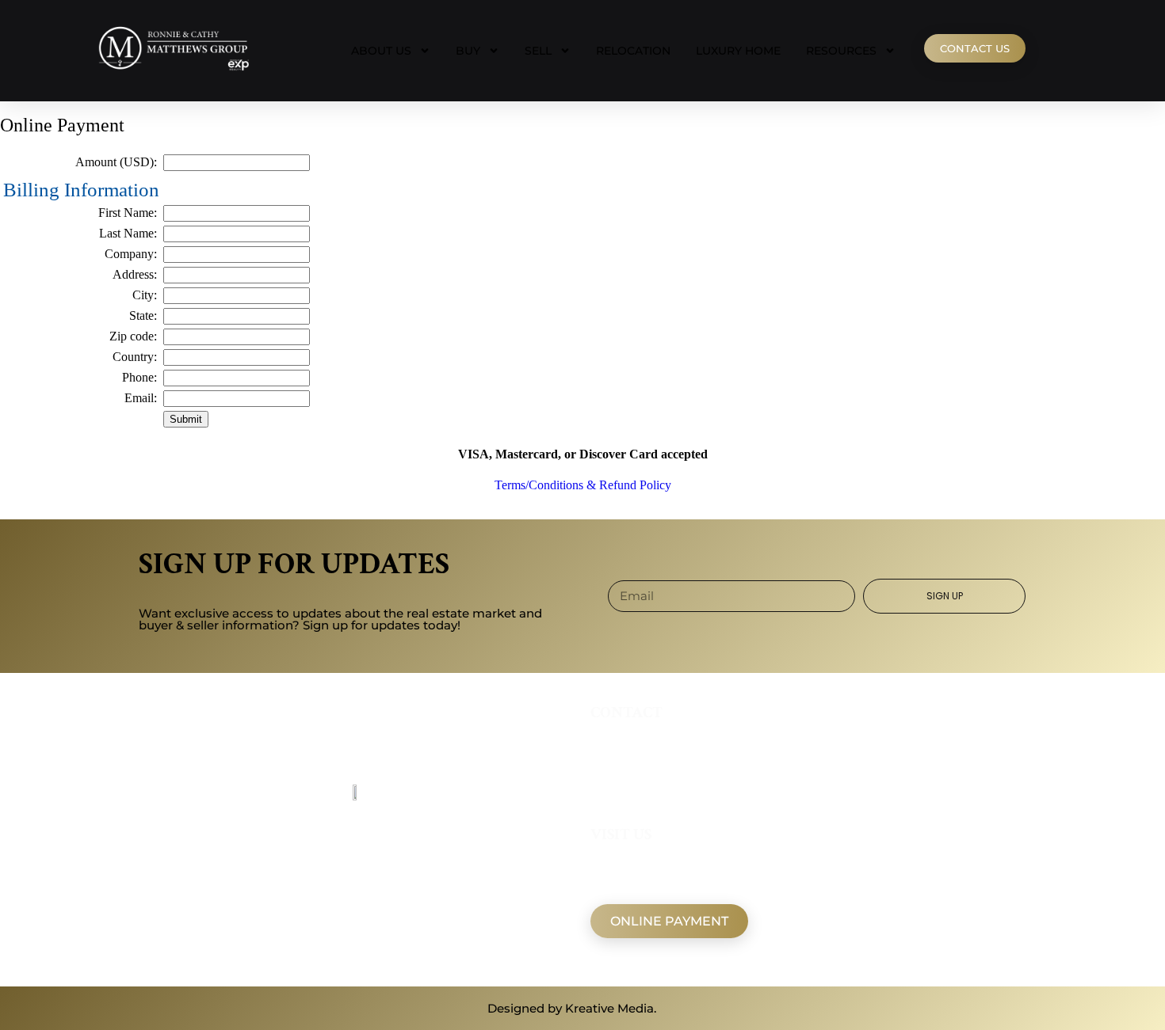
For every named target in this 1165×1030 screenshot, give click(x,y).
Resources (841, 51)
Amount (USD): (116, 162)
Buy (468, 51)
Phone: (139, 377)
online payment (669, 921)
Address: (135, 274)
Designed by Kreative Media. (571, 1008)
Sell (538, 51)
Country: (135, 356)
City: (144, 295)
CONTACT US (975, 48)
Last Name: (128, 233)
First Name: (127, 212)
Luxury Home (738, 51)
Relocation (633, 51)
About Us (381, 51)
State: (143, 315)
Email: (140, 398)
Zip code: (133, 336)
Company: (131, 253)
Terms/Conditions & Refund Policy (583, 485)
